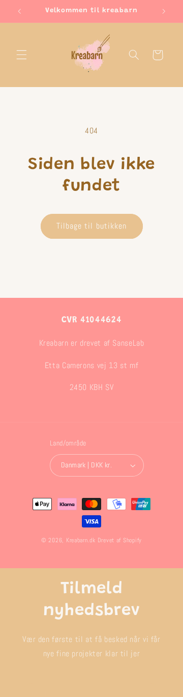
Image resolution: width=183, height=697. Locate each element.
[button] (21, 55)
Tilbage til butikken (91, 226)
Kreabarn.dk (81, 540)
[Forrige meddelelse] (19, 11)
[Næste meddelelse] (163, 11)
